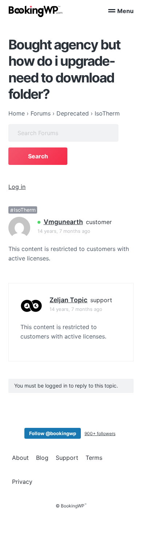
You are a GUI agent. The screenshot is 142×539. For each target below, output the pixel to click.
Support (67, 457)
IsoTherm (25, 210)
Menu (125, 11)
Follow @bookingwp (52, 433)
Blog (42, 457)
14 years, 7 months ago (64, 231)
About (20, 457)
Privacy (22, 481)
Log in (16, 186)
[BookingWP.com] (35, 11)
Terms (94, 457)
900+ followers (99, 433)
